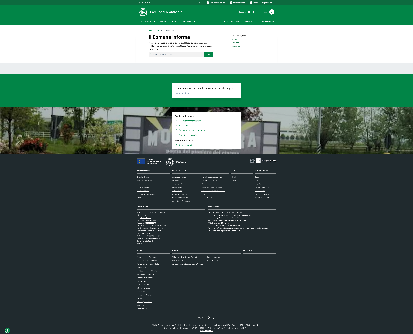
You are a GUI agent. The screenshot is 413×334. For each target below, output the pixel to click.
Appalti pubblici (177, 187)
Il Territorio (259, 184)
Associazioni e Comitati (263, 197)
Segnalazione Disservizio (145, 274)
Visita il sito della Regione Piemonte (185, 257)
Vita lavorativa (206, 197)
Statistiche (141, 305)
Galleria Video (260, 190)
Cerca (208, 54)
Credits (139, 298)
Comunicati (235, 184)
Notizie (233, 177)
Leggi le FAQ (141, 267)
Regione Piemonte (144, 2)
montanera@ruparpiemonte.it (152, 228)
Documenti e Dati (143, 187)
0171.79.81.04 (145, 217)
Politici (139, 197)
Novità (157, 30)
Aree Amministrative (144, 180)
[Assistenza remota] (257, 325)
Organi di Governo (143, 177)
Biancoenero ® (215, 328)
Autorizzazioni (177, 190)
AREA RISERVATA (206, 330)
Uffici (138, 184)
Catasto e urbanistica (179, 194)
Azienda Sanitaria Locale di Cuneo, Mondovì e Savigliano (192, 264)
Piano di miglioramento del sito (148, 264)
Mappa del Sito (142, 308)
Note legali (141, 291)
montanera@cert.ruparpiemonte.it (153, 225)
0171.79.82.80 (144, 215)
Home (151, 30)
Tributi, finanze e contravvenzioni (213, 190)
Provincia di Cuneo (178, 260)
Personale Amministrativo (146, 194)
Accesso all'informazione (231, 21)
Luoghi (257, 180)
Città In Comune (249, 325)
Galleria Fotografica (262, 187)
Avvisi (233, 180)
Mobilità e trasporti (208, 184)
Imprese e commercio (209, 180)
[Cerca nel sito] (271, 12)
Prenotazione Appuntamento (147, 270)
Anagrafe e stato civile (180, 184)
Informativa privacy (144, 288)
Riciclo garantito (213, 260)
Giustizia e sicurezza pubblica (211, 177)
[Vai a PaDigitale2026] (263, 160)
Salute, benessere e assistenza (212, 187)
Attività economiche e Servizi (265, 194)
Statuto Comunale (143, 284)
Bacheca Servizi (142, 281)
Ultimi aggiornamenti (144, 301)
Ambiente (175, 180)
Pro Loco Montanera (214, 257)
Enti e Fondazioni (143, 190)
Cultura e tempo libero (180, 197)
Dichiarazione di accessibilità (147, 260)
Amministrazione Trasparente (147, 257)
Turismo (204, 194)
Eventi (257, 177)
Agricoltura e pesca (179, 177)
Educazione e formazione (181, 201)
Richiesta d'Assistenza (145, 277)
